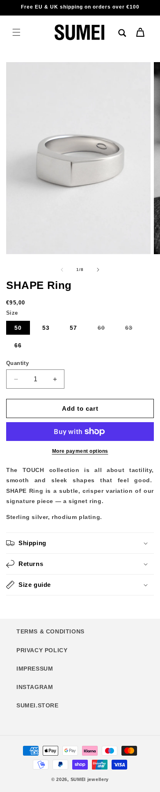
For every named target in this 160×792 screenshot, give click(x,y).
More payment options (80, 451)
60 (105, 329)
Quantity (17, 363)
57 (73, 327)
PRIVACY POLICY (41, 650)
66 (18, 345)
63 (133, 329)
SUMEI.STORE (37, 705)
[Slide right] (98, 270)
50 (18, 327)
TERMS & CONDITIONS (50, 631)
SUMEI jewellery (90, 779)
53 (46, 327)
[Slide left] (62, 270)
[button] (16, 32)
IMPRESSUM (34, 668)
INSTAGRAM (34, 687)
